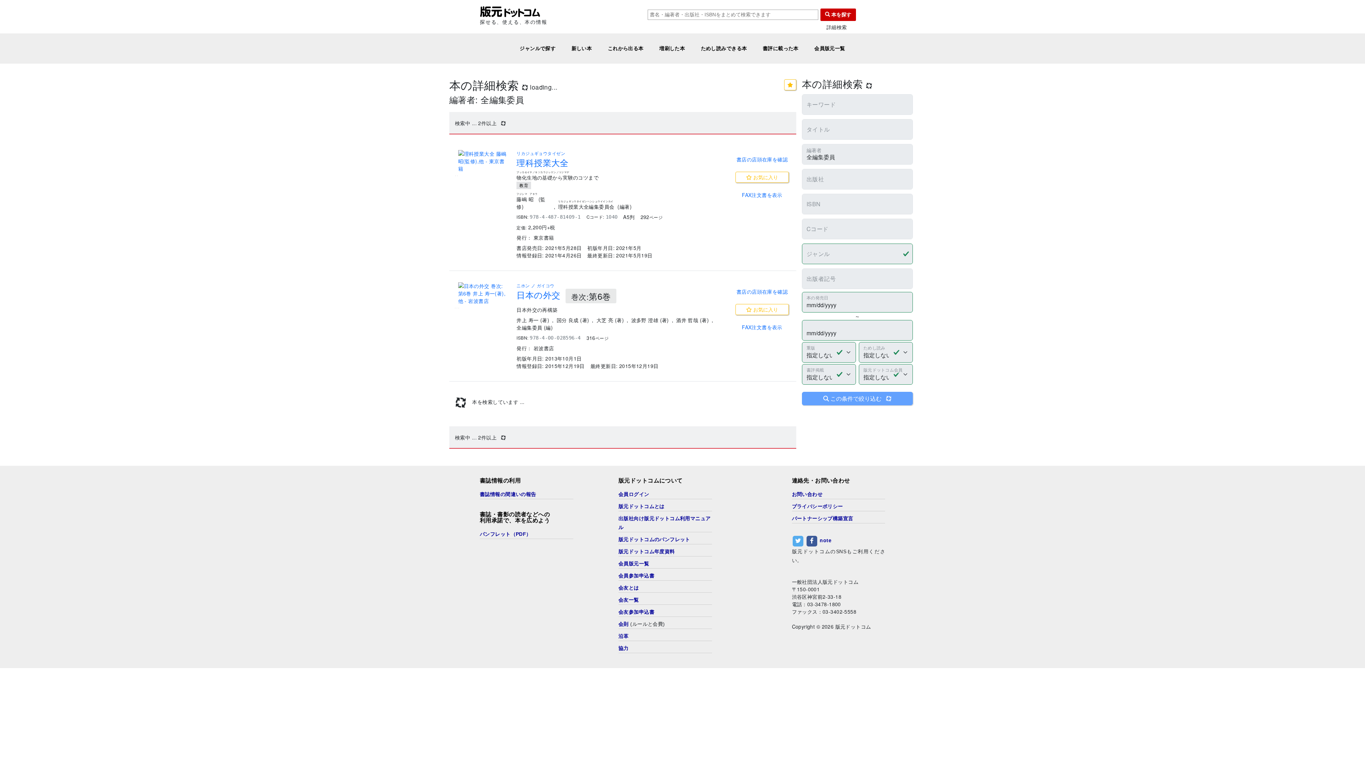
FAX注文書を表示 (762, 194)
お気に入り (765, 177)
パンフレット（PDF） (505, 534)
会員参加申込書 (636, 575)
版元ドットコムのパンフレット (654, 539)
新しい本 (582, 48)
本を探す (840, 14)
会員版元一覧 (829, 48)
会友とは (629, 588)
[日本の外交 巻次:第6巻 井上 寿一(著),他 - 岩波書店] (483, 293)
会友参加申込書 (636, 612)
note (825, 540)
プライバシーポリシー (817, 506)
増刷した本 (672, 48)
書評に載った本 (781, 48)
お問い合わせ (807, 494)
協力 (624, 648)
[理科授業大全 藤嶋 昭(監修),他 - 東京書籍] (483, 161)
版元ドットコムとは (642, 506)
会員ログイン (634, 494)
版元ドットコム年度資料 (647, 551)
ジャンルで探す (538, 48)
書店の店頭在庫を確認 (762, 159)
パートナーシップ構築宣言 (822, 518)
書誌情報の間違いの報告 (508, 494)
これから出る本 (626, 48)
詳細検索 (836, 27)
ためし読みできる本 (724, 48)
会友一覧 (629, 600)
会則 (624, 624)
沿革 (624, 636)
